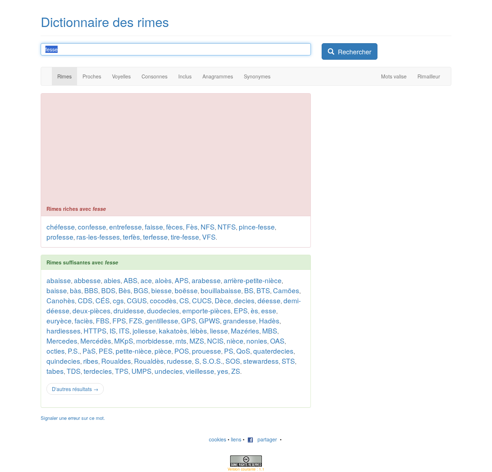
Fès (192, 226)
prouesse (206, 350)
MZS (196, 340)
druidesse (128, 310)
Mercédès (95, 340)
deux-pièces (91, 310)
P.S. (74, 350)
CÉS (102, 300)
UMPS (141, 371)
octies (55, 350)
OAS (277, 340)
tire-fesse (185, 236)
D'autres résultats (75, 388)
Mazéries (245, 330)
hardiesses (63, 330)
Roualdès (149, 361)
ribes (90, 361)
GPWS (209, 320)
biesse (161, 290)
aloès (163, 280)
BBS (91, 290)
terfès (131, 236)
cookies (217, 439)
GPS (188, 320)
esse (268, 310)
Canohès (60, 300)
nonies (256, 340)
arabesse (206, 280)
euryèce (59, 320)
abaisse (58, 280)
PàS (89, 350)
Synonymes (257, 76)
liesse (219, 330)
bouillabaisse (221, 290)
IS (112, 330)
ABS (131, 280)
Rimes (64, 76)
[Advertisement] (175, 151)
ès (254, 310)
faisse (154, 226)
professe (59, 236)
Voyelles (121, 76)
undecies (169, 371)
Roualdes (116, 361)
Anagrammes (217, 76)
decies (244, 300)
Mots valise (394, 76)
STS (288, 361)
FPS (119, 320)
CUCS (202, 300)
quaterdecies (273, 350)
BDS (108, 290)
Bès (124, 290)
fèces (174, 226)
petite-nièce (134, 350)
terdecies (98, 371)
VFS (209, 236)
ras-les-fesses (98, 236)
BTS (263, 290)
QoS (243, 350)
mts (181, 340)
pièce (163, 350)
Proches (91, 76)
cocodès (163, 300)
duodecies (163, 310)
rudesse (179, 361)
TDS (74, 371)
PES (106, 350)
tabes (55, 371)
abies (112, 280)
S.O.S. (212, 361)
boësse (186, 290)
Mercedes (61, 340)
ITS (124, 330)
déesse (269, 300)
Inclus (185, 76)
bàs (75, 290)
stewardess (261, 361)
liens (236, 439)
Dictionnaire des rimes (105, 21)
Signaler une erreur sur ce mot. (73, 417)
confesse (92, 226)
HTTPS (95, 330)
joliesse (144, 330)
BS (249, 290)
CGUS (137, 300)
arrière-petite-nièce (253, 280)
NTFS (227, 226)
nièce (235, 340)
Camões (286, 290)
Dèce (223, 300)
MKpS (123, 340)
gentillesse (161, 320)
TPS (122, 371)
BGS (141, 290)
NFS (208, 226)
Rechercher (352, 51)
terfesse (155, 236)
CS (184, 300)
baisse (56, 290)
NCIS (215, 340)
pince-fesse (257, 226)
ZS (235, 371)
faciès (84, 320)
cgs (118, 300)
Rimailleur (428, 76)
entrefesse (125, 226)
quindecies (63, 361)
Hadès (269, 320)
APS (182, 280)
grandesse (239, 320)
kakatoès (173, 330)
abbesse (87, 280)
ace (146, 280)
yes (222, 371)
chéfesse (60, 226)
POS (181, 350)
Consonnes (154, 76)
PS (228, 350)
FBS (102, 320)
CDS (85, 300)
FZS (135, 320)
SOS (232, 361)
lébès (198, 330)
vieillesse (200, 371)
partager (265, 439)
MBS (269, 330)
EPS (241, 310)
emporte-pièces (206, 310)
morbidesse (154, 340)
